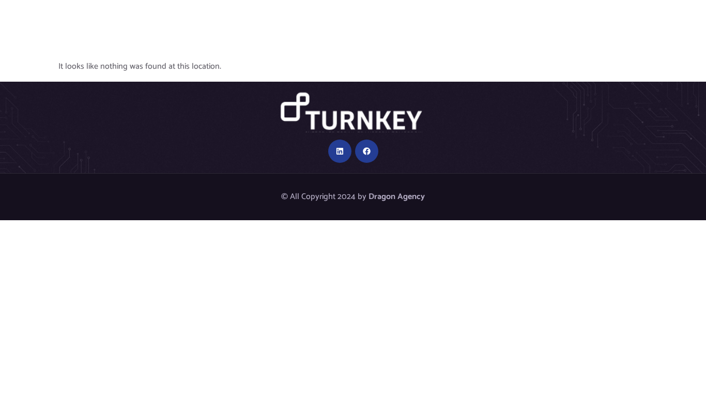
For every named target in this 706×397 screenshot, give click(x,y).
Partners (431, 19)
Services (491, 19)
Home (175, 19)
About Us (231, 19)
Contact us (639, 19)
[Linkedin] (339, 151)
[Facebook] (366, 151)
